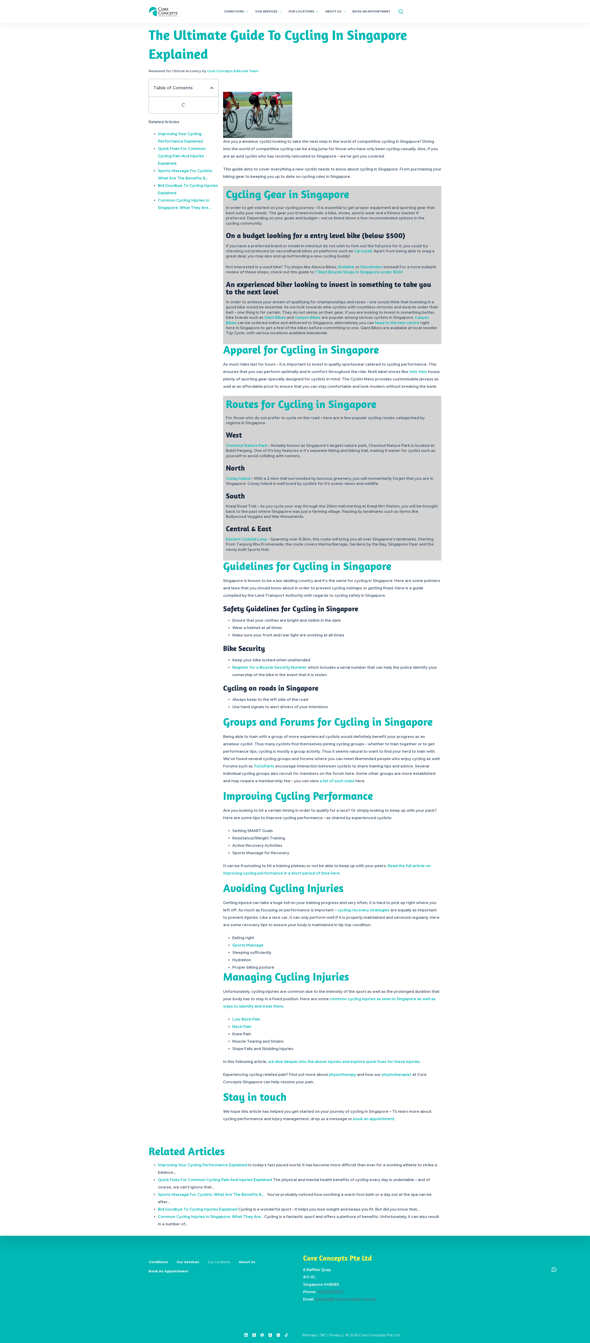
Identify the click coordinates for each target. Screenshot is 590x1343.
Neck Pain (241, 1026)
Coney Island (238, 478)
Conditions (234, 11)
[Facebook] (262, 1335)
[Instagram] (278, 1335)
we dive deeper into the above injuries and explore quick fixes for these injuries (344, 1061)
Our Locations (301, 11)
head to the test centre (397, 323)
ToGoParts (264, 766)
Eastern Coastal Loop (246, 539)
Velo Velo (418, 372)
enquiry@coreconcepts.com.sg (345, 1299)
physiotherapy (342, 1074)
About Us (333, 11)
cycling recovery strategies (363, 910)
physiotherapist (396, 1074)
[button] (212, 88)
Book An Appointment (371, 11)
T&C (323, 1335)
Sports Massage (247, 945)
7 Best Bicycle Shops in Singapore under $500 (359, 272)
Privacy (335, 1335)
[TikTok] (286, 1335)
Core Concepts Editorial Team (232, 71)
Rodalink (346, 267)
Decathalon (371, 267)
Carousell (363, 251)
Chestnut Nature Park (246, 445)
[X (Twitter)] (254, 1335)
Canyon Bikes (308, 317)
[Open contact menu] (554, 1269)
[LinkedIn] (246, 1335)
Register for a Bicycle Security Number (269, 667)
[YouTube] (270, 1335)
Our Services (266, 11)
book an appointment (373, 1119)
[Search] (400, 11)
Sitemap (309, 1335)
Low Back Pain (246, 1019)
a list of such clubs (337, 781)
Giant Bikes (275, 317)
